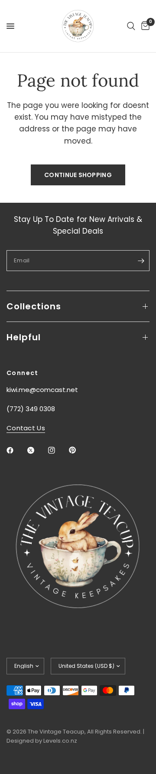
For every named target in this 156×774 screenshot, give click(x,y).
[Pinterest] (78, 449)
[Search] (131, 26)
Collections (33, 306)
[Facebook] (16, 450)
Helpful (23, 337)
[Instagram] (57, 450)
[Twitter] (36, 450)
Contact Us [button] (25, 428)
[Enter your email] (141, 260)
